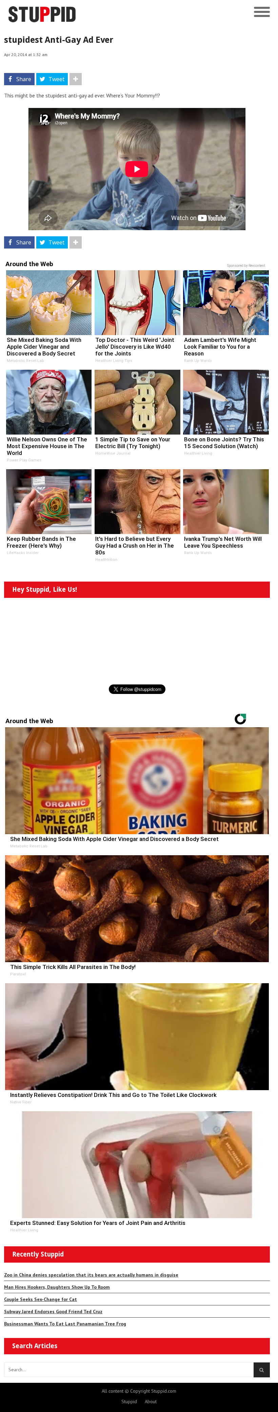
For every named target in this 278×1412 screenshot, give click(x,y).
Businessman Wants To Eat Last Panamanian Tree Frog (65, 1324)
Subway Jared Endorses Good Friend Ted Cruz (53, 1311)
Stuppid (129, 1401)
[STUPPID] (106, 12)
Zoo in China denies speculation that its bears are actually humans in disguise (91, 1275)
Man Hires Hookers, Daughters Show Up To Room (57, 1287)
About (151, 1401)
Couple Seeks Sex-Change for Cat (40, 1299)
